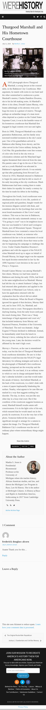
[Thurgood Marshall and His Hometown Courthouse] (23, 62)
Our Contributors (12, 692)
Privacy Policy (23, 707)
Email (32, 446)
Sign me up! (23, 676)
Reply (4, 555)
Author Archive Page (13, 510)
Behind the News (11, 686)
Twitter (24, 446)
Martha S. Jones (19, 44)
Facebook (15, 446)
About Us (34, 689)
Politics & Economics (23, 689)
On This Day (23, 686)
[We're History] (23, 7)
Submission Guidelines (27, 692)
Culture (31, 686)
